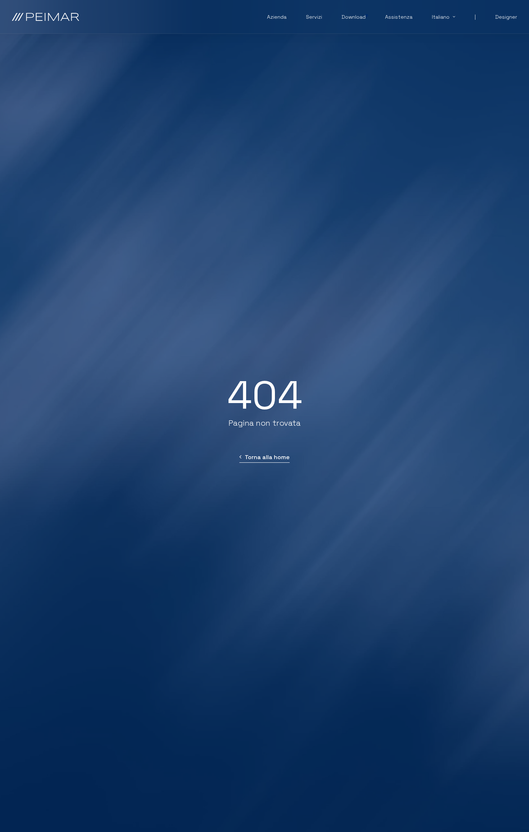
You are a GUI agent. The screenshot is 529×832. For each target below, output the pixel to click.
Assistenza (398, 17)
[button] (264, 457)
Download (354, 17)
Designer (506, 17)
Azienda (276, 17)
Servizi (314, 17)
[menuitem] (281, 17)
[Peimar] (45, 17)
